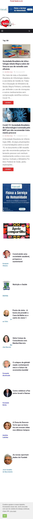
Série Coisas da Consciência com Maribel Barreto (20, 340)
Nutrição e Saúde (20, 284)
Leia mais (8, 102)
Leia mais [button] (13, 511)
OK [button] (5, 516)
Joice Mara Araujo (8, 72)
